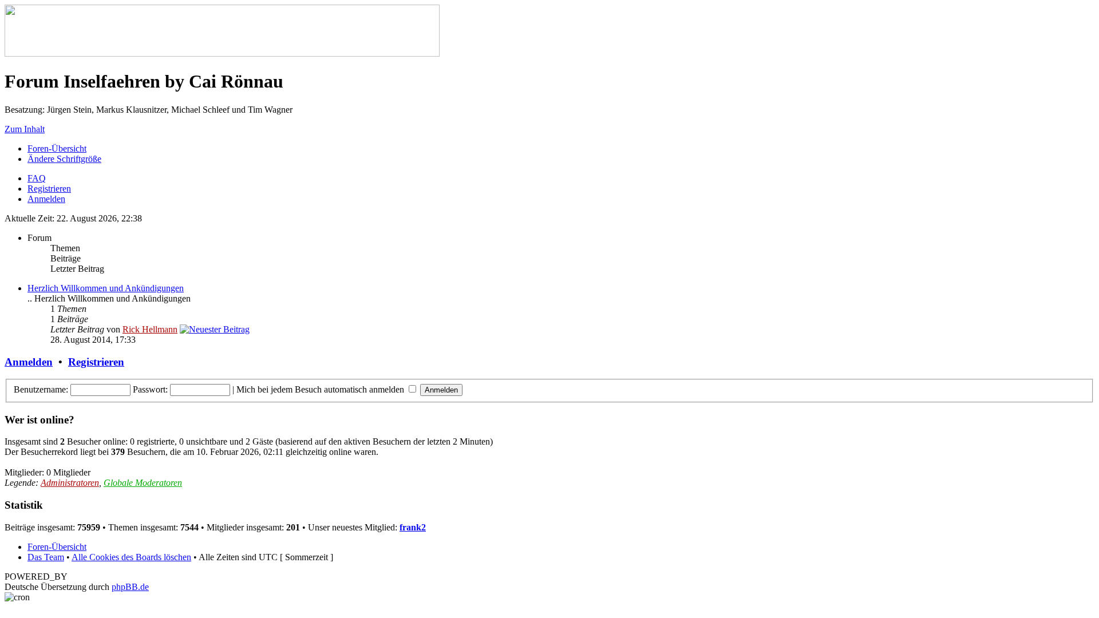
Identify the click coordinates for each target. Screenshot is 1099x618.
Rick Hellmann (149, 329)
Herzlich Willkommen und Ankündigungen (105, 288)
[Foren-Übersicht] (222, 53)
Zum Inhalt (25, 129)
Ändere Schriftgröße (64, 159)
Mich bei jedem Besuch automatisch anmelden (321, 389)
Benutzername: (41, 389)
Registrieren (49, 188)
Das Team (45, 557)
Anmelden (46, 199)
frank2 (413, 527)
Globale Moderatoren (143, 483)
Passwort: (150, 389)
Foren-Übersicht (56, 148)
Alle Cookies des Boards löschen (131, 557)
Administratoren (70, 483)
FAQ (36, 178)
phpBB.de (130, 587)
